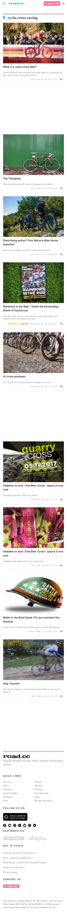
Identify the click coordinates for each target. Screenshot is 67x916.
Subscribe (53, 3)
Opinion (39, 785)
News (6, 785)
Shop (37, 797)
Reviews (7, 789)
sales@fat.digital (37, 862)
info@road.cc (29, 853)
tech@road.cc (26, 858)
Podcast (39, 789)
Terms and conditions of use (41, 907)
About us (7, 782)
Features (7, 797)
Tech (5, 800)
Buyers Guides (10, 793)
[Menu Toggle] (3, 3)
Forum (38, 782)
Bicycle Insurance (44, 800)
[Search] (63, 3)
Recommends (42, 793)
